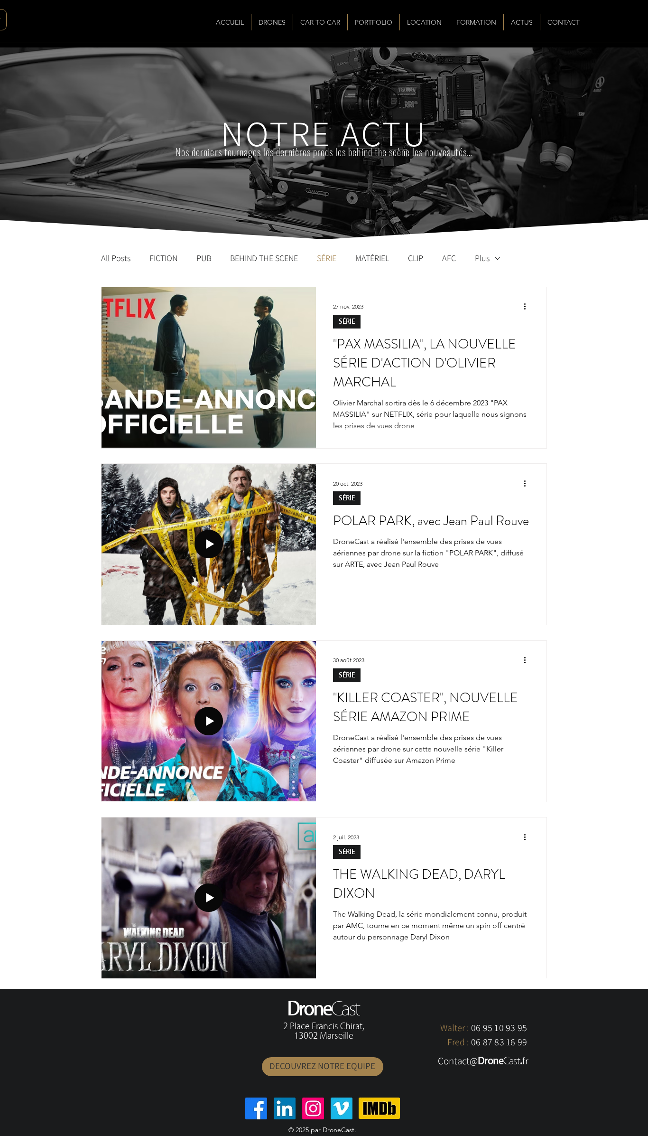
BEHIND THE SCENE (264, 258)
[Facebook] (256, 1108)
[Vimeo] (341, 1108)
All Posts (115, 258)
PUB (203, 258)
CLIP (415, 258)
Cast (511, 1061)
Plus (482, 258)
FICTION (163, 258)
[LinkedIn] (285, 1108)
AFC (449, 258)
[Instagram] (313, 1108)
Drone (490, 1061)
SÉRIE (326, 258)
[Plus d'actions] (528, 306)
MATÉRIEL (372, 258)
